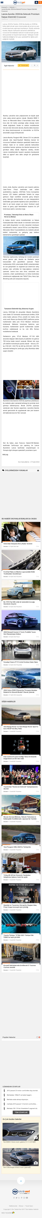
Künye (21, 1206)
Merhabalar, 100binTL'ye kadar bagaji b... (19, 1095)
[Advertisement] (21, 94)
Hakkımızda (13, 1206)
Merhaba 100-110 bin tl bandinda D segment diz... (22, 1108)
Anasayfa (4, 7)
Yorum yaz (24, 65)
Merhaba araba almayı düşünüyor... (18, 1099)
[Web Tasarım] (13, 1213)
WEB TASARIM (6, 1213)
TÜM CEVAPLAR (21, 1112)
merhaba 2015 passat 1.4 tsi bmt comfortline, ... (22, 1104)
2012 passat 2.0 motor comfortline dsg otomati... (22, 1090)
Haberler (12, 7)
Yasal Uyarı (29, 1206)
